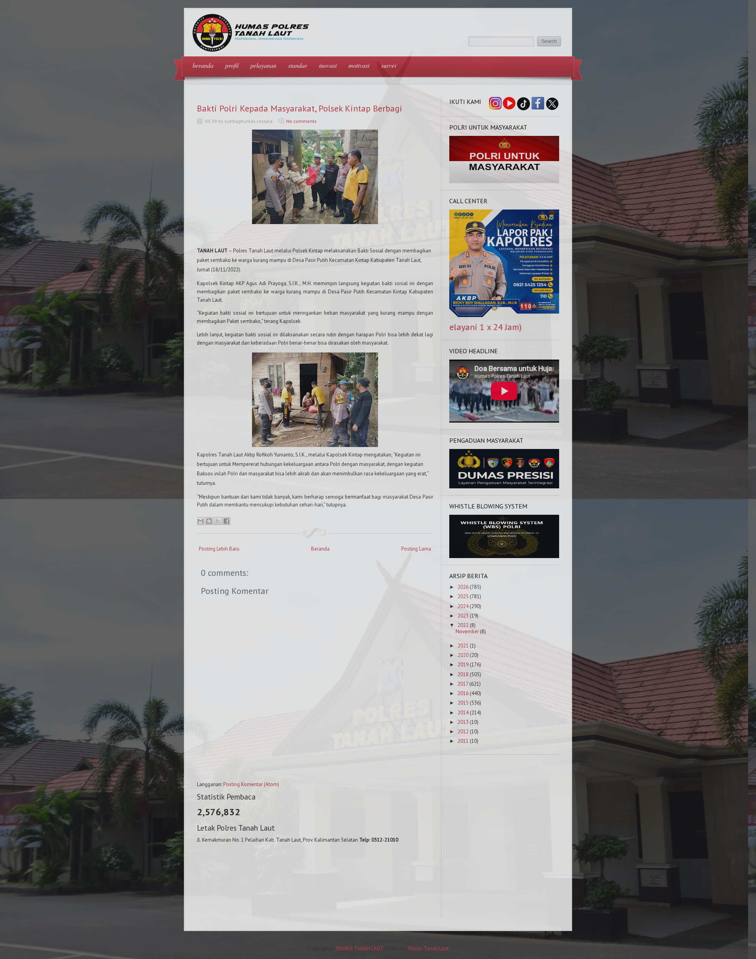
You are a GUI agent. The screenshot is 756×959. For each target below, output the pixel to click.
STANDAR (297, 65)
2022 (463, 625)
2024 (463, 606)
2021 (463, 645)
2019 (463, 664)
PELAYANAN (263, 65)
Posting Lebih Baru (219, 548)
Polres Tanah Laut (428, 948)
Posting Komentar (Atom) (251, 784)
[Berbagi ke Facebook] (226, 521)
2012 (463, 731)
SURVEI (388, 65)
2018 (463, 674)
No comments (301, 121)
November (467, 631)
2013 (463, 722)
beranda (203, 65)
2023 (463, 615)
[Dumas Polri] (504, 181)
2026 (463, 587)
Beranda (320, 548)
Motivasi (358, 65)
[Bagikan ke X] (218, 521)
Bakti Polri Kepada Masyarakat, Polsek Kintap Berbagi (299, 108)
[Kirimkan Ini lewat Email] (200, 521)
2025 (463, 596)
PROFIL (232, 65)
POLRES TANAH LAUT (359, 948)
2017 (463, 684)
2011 (463, 741)
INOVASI (328, 65)
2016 (463, 693)
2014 (463, 712)
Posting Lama (416, 548)
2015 (463, 702)
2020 (463, 655)
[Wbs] (504, 556)
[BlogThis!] (209, 521)
